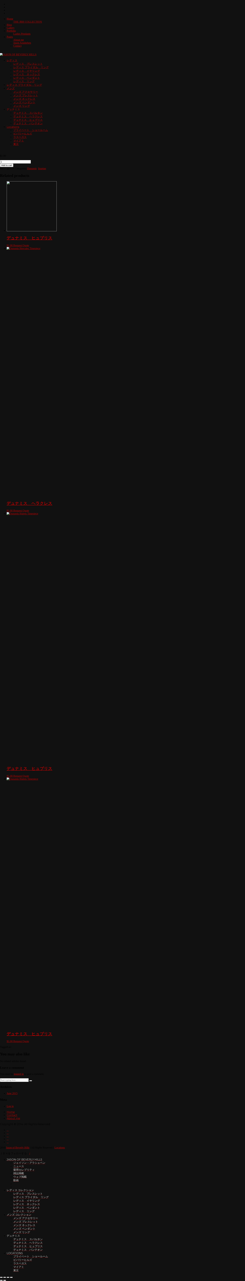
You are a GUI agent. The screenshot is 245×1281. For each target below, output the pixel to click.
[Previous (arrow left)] (1, 1280)
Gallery (10, 27)
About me (18, 39)
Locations (13, 127)
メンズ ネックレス (24, 98)
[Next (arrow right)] (4, 1280)
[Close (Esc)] (1, 1277)
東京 (16, 144)
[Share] (4, 1277)
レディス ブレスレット (28, 63)
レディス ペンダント (26, 77)
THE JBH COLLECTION (27, 21)
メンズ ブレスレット (25, 95)
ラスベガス (20, 137)
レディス (12, 60)
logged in (19, 1074)
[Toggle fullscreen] (8, 1277)
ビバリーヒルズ (22, 133)
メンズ (11, 88)
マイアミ (18, 140)
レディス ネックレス (26, 74)
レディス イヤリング (26, 70)
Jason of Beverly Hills (17, 1147)
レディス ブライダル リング (31, 67)
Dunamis (32, 168)
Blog (9, 24)
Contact (17, 45)
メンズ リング (21, 105)
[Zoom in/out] (11, 1277)
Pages (10, 36)
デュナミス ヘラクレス (28, 116)
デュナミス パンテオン (28, 123)
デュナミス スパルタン (28, 112)
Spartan (42, 168)
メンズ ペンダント (24, 102)
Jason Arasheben (22, 42)
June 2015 (12, 1093)
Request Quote (21, 245)
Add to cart (6, 165)
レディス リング (24, 81)
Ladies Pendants (21, 33)
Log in (10, 1106)
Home (10, 18)
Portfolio (11, 30)
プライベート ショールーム (30, 130)
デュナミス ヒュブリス (28, 119)
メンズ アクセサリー (25, 91)
